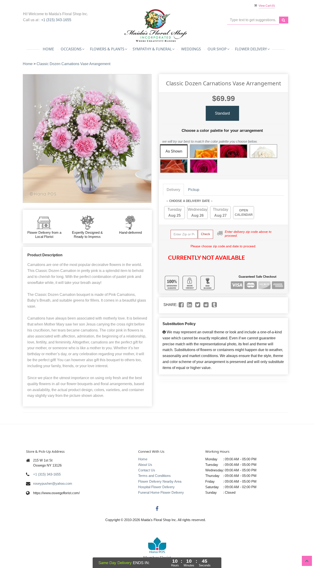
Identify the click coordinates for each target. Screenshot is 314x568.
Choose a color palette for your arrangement (222, 130)
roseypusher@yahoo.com (52, 483)
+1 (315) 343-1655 (56, 20)
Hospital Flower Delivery (156, 487)
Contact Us (146, 470)
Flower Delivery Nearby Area (159, 481)
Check (205, 234)
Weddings (191, 49)
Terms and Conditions (154, 476)
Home (48, 49)
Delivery (173, 190)
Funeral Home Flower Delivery (161, 492)
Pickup (193, 190)
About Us (145, 465)
